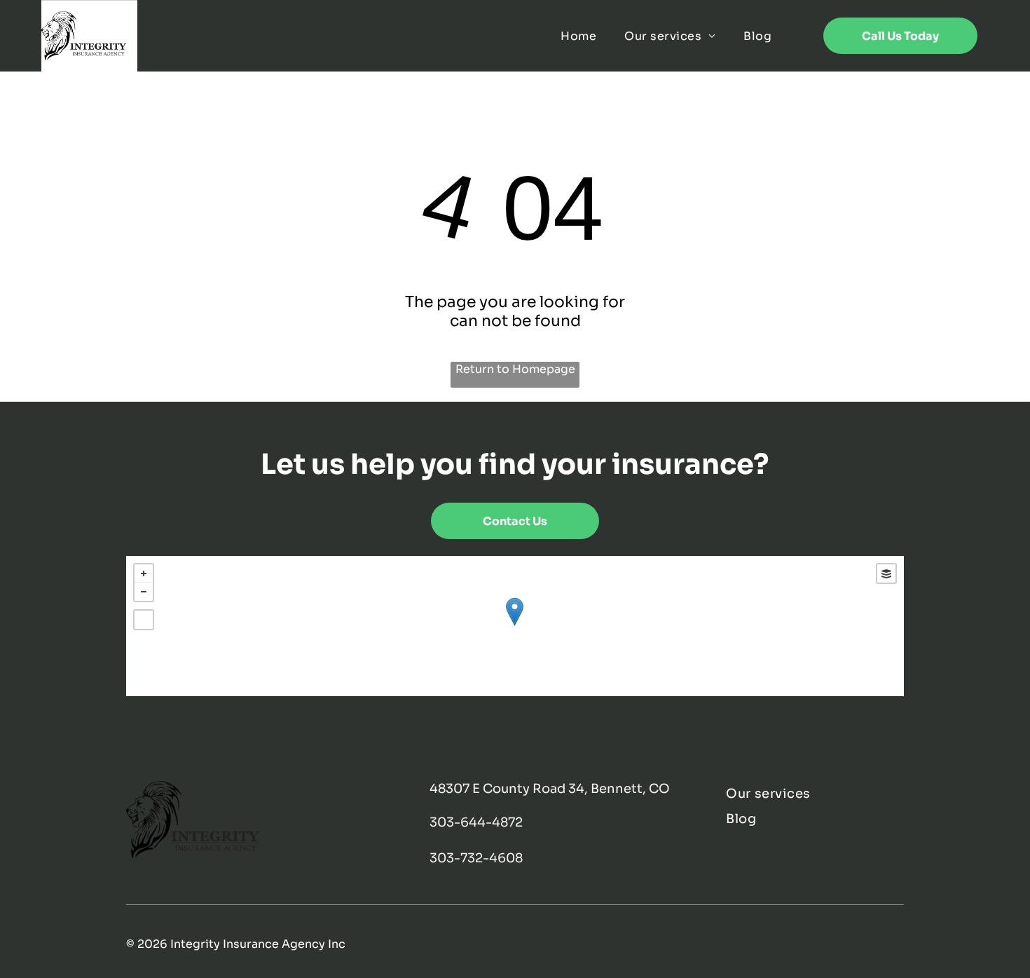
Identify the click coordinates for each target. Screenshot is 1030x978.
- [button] (144, 592)
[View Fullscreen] (144, 620)
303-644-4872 (476, 822)
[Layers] (886, 573)
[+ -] (514, 626)
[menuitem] (578, 36)
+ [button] (144, 573)
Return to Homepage (515, 369)
